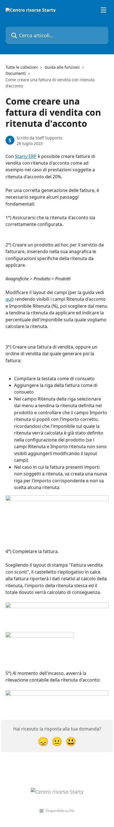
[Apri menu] (103, 10)
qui (9, 299)
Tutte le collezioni (22, 67)
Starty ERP (26, 156)
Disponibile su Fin (60, 810)
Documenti (16, 73)
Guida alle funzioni (62, 67)
